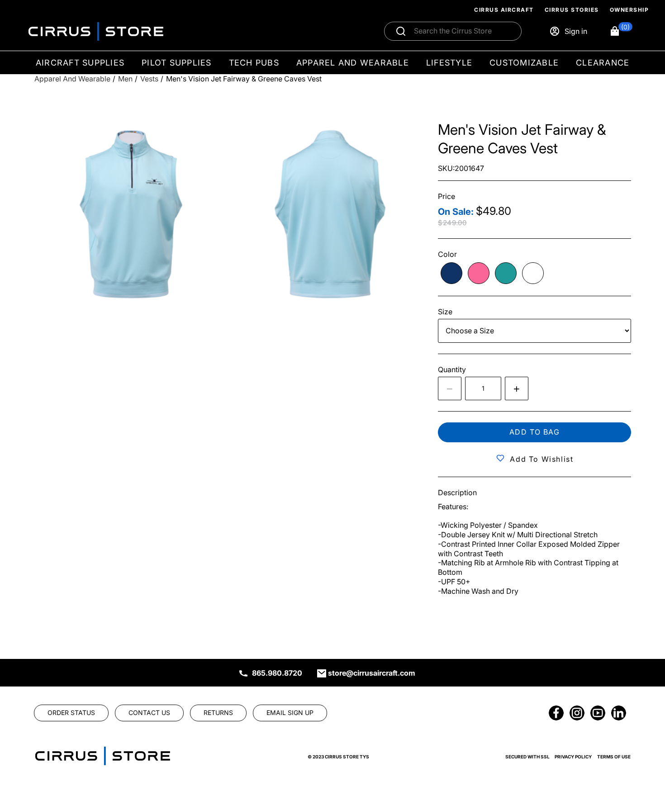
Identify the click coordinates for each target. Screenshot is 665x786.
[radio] (451, 273)
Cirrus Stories (572, 9)
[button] (621, 31)
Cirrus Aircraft (504, 9)
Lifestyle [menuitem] (449, 62)
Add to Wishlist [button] (541, 459)
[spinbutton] (483, 388)
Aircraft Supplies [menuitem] (80, 62)
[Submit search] (400, 31)
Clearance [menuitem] (602, 62)
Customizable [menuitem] (524, 62)
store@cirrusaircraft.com (371, 672)
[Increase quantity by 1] (516, 388)
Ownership (629, 9)
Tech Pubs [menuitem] (254, 62)
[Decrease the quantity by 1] (449, 388)
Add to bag (534, 431)
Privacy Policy (573, 756)
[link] (643, 724)
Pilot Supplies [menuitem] (177, 62)
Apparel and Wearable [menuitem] (352, 62)
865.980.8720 (277, 672)
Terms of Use (614, 756)
